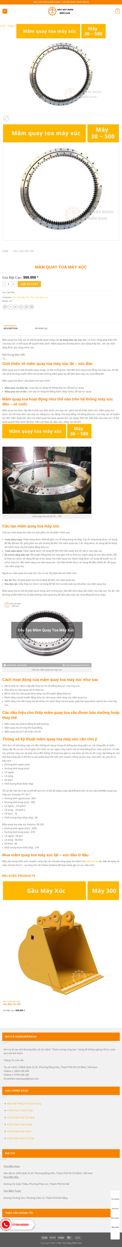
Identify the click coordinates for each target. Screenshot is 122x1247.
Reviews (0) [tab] (41, 328)
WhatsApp (115, 1227)
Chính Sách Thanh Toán (20, 1110)
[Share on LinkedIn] (31, 307)
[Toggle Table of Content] (4, 359)
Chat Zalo (115, 1208)
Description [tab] (10, 328)
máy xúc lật (92, 861)
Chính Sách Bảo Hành (19, 1131)
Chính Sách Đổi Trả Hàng (21, 1117)
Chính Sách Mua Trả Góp (20, 1138)
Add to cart (29, 284)
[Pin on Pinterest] (26, 307)
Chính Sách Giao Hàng (19, 1124)
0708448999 (20, 1224)
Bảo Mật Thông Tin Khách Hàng (24, 1103)
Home (5, 251)
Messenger (115, 1218)
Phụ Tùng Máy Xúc (23, 251)
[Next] (13, 117)
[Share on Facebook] (10, 307)
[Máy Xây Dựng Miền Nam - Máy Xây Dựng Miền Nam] (61, 11)
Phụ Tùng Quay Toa (39, 297)
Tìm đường (115, 1199)
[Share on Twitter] (15, 307)
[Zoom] (6, 118)
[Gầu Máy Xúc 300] (61, 939)
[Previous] (4, 243)
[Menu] (5, 11)
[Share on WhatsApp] (5, 307)
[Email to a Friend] (21, 307)
